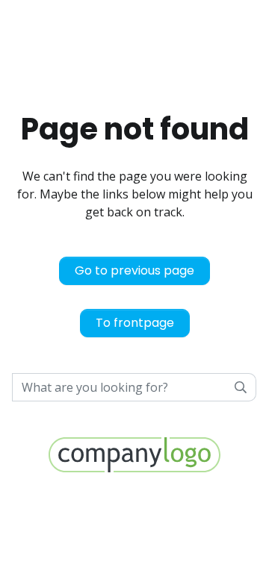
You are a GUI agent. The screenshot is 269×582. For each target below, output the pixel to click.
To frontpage (135, 322)
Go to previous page (134, 270)
